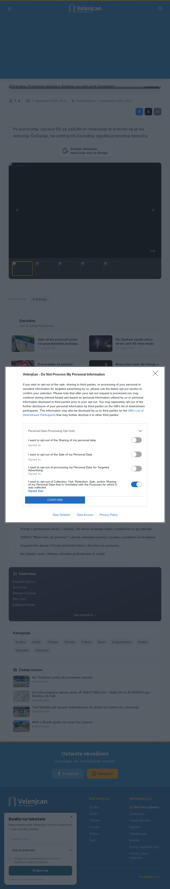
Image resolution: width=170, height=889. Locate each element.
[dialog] (85, 445)
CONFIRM (55, 499)
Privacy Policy (109, 514)
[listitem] (85, 431)
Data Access (85, 514)
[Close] (157, 375)
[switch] (136, 440)
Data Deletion (61, 514)
